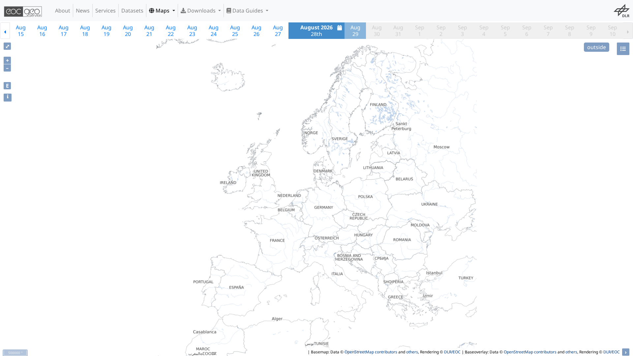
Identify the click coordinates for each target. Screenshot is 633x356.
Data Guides (247, 10)
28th (316, 31)
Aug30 (377, 31)
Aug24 (214, 31)
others (412, 352)
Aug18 (85, 31)
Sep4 (484, 31)
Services (105, 10)
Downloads (201, 10)
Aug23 (192, 31)
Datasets (132, 10)
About (62, 10)
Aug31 (398, 31)
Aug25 (235, 31)
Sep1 (419, 31)
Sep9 (591, 31)
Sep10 (612, 31)
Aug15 (21, 31)
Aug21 (149, 31)
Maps (162, 10)
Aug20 (128, 31)
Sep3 (462, 31)
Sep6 (526, 31)
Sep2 (441, 31)
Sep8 (569, 31)
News (83, 10)
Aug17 (64, 31)
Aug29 (355, 31)
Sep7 (548, 31)
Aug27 (278, 31)
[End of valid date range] (628, 30)
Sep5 (505, 31)
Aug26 (256, 31)
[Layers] (623, 49)
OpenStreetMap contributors (371, 352)
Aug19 (106, 31)
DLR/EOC (452, 352)
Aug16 (42, 31)
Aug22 (171, 31)
